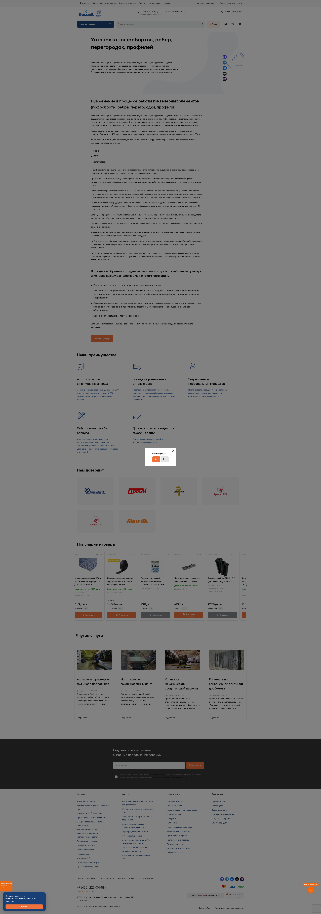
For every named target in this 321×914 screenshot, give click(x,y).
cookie (22, 896)
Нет (164, 459)
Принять (24, 907)
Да (156, 459)
